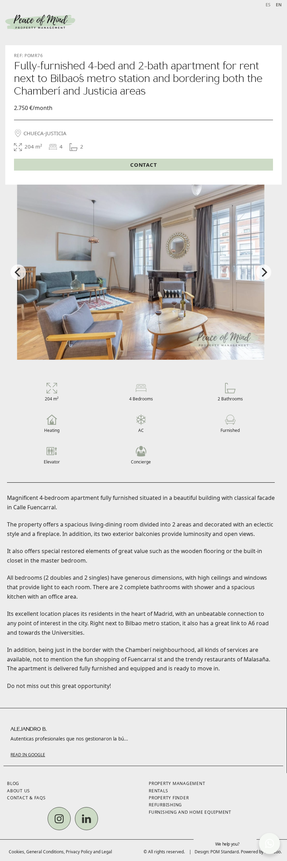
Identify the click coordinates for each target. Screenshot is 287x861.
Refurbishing (165, 805)
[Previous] (18, 272)
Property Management (177, 783)
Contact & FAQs (26, 798)
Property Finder (169, 798)
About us (18, 791)
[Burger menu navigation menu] (274, 22)
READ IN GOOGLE (27, 755)
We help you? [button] (227, 844)
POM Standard (224, 852)
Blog (13, 783)
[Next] (263, 272)
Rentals (158, 791)
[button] (269, 843)
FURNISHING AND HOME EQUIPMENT (190, 812)
